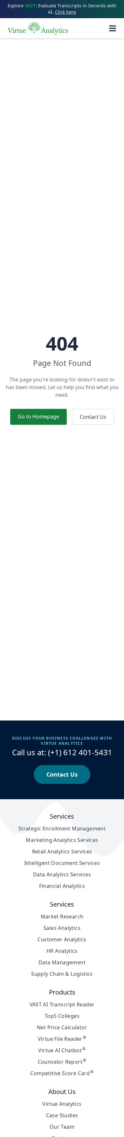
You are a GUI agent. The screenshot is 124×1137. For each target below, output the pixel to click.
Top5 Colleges (62, 1015)
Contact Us (93, 416)
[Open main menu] (112, 28)
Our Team (62, 1126)
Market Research (62, 916)
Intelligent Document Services (62, 862)
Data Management (62, 962)
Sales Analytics (62, 927)
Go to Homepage (38, 416)
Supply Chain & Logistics (62, 973)
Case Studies (62, 1115)
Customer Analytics (62, 939)
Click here (65, 12)
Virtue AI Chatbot (62, 1050)
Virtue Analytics (61, 1103)
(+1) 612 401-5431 (80, 752)
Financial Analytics (62, 885)
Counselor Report (62, 1061)
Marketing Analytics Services (62, 840)
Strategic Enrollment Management (62, 828)
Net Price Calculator (62, 1027)
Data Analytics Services (62, 874)
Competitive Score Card (61, 1073)
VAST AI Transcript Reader (62, 1004)
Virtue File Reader (62, 1038)
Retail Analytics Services (62, 851)
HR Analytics (62, 950)
